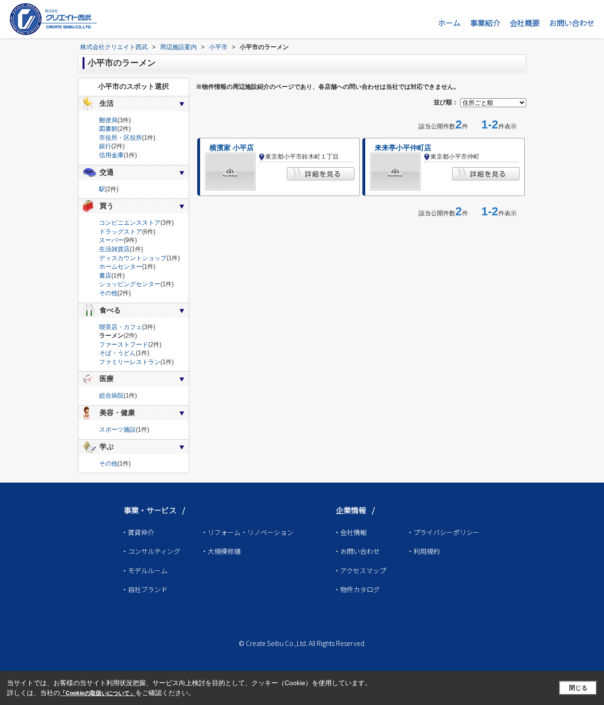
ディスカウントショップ (133, 258)
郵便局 (108, 120)
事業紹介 (485, 22)
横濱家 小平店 (232, 148)
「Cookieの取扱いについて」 (97, 693)
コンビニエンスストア (129, 222)
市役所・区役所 (120, 137)
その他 (108, 293)
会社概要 (525, 22)
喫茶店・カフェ (120, 327)
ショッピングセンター (129, 284)
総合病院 (111, 395)
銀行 (105, 146)
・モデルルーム (144, 570)
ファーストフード (123, 344)
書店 (105, 275)
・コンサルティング (150, 551)
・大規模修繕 (221, 551)
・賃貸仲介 (137, 532)
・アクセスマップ (360, 570)
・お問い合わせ (357, 551)
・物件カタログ (357, 589)
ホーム (449, 22)
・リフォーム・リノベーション (247, 532)
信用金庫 (111, 155)
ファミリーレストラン (129, 361)
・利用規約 (423, 551)
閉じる (578, 687)
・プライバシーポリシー (443, 532)
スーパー (111, 240)
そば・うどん (117, 353)
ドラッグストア (120, 231)
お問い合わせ (572, 22)
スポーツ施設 (117, 429)
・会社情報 (350, 532)
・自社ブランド (144, 589)
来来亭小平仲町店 (403, 148)
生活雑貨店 (114, 249)
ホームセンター (120, 266)
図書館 (108, 128)
